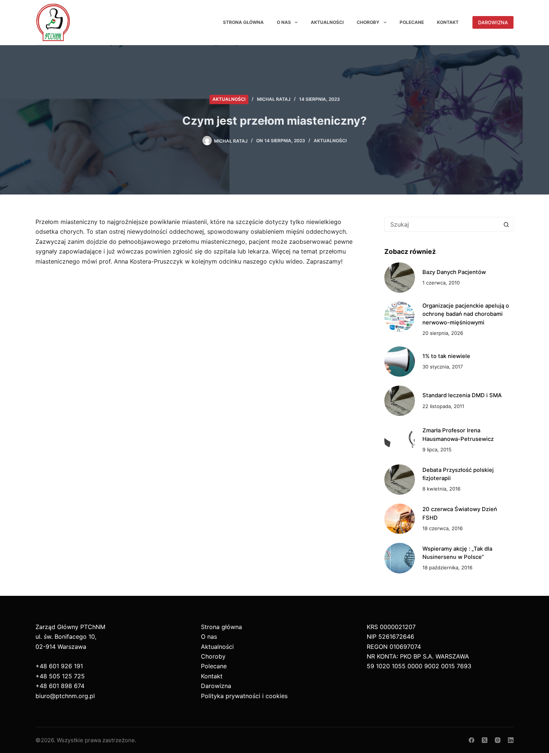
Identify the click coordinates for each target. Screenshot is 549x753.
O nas (284, 22)
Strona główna (243, 22)
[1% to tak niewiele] (399, 361)
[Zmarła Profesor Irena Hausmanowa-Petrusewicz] (399, 440)
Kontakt (448, 22)
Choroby (368, 22)
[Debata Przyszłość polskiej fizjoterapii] (399, 479)
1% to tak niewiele (446, 356)
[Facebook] (471, 740)
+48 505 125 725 (60, 676)
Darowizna (493, 22)
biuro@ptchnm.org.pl (65, 696)
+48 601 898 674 (59, 686)
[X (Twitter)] (484, 740)
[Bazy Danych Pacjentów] (399, 277)
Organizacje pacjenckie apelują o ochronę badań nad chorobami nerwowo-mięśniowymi (465, 314)
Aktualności (327, 22)
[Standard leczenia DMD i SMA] (399, 401)
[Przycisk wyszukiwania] (506, 224)
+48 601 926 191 (59, 666)
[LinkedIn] (511, 740)
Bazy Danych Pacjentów (454, 272)
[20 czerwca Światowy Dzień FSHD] (399, 519)
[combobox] (442, 224)
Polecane (412, 22)
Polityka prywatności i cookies (244, 696)
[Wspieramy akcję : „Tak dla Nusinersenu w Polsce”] (399, 558)
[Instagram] (497, 740)
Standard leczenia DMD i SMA (462, 395)
